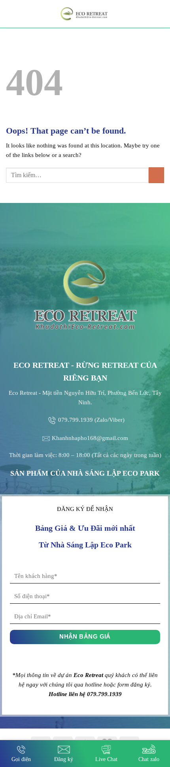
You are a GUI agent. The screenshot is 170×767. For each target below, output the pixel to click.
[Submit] (156, 175)
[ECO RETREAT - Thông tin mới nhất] (85, 14)
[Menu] (10, 13)
